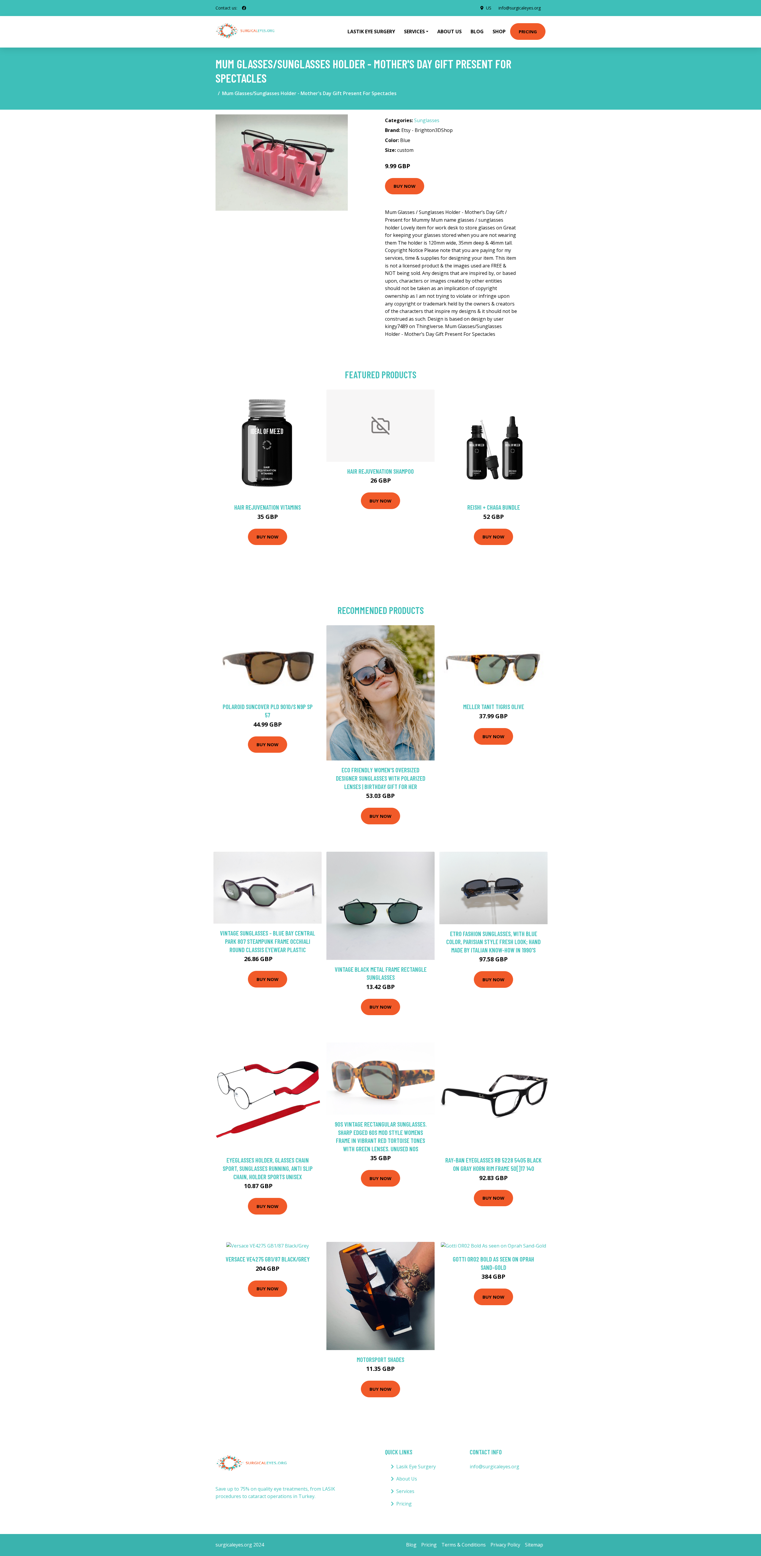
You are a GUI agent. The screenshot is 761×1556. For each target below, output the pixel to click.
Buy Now (405, 186)
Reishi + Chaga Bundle (493, 507)
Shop (499, 31)
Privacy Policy (505, 1544)
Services (405, 1491)
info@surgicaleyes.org (520, 8)
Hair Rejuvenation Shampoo (380, 471)
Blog (477, 31)
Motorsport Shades (380, 1359)
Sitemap (534, 1544)
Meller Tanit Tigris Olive (493, 706)
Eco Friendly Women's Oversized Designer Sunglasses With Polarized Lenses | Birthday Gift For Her (380, 778)
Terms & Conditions (463, 1544)
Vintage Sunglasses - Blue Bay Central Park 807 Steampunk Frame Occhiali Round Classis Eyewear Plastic (267, 941)
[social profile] (244, 8)
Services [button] (414, 31)
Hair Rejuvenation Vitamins (267, 507)
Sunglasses (426, 120)
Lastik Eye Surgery (371, 31)
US (488, 8)
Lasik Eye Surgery (416, 1466)
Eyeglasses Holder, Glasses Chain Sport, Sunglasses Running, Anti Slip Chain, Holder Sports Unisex (268, 1168)
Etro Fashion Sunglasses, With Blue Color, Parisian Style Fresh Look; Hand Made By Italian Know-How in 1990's (493, 942)
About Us (449, 31)
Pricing (528, 31)
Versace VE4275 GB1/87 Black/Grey (268, 1259)
